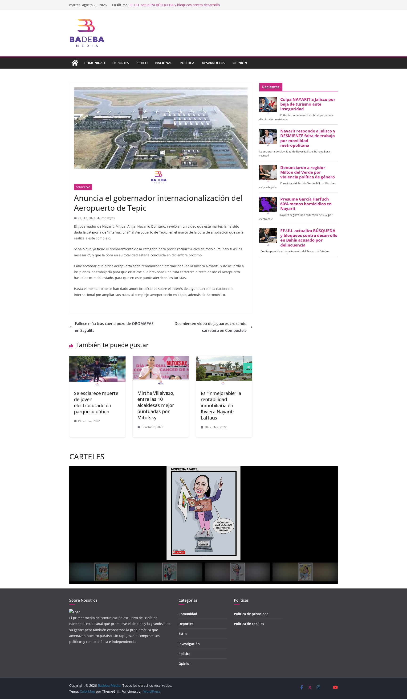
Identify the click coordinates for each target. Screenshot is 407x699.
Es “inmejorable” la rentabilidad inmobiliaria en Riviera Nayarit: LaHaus (221, 405)
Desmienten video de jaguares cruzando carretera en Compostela (211, 327)
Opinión (240, 63)
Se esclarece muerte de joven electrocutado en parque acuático (96, 402)
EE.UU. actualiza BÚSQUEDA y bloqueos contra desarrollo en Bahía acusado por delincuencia (309, 237)
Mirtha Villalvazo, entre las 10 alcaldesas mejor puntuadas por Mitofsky (155, 405)
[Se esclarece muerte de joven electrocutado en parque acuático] (97, 359)
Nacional (163, 63)
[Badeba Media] (75, 63)
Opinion (185, 663)
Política (187, 63)
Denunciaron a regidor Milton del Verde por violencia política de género (307, 172)
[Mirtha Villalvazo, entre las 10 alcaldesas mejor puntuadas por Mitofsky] (161, 359)
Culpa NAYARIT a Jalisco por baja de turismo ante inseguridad (307, 104)
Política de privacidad (251, 614)
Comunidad (94, 63)
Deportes (120, 63)
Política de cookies (249, 623)
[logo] (74, 612)
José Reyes (108, 218)
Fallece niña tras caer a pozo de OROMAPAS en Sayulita (114, 327)
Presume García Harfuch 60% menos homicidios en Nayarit (176, 5)
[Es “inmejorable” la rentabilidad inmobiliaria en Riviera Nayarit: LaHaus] (224, 359)
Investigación (189, 643)
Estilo (142, 63)
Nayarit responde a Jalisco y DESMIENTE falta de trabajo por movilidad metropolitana (307, 138)
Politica (185, 653)
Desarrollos (213, 63)
